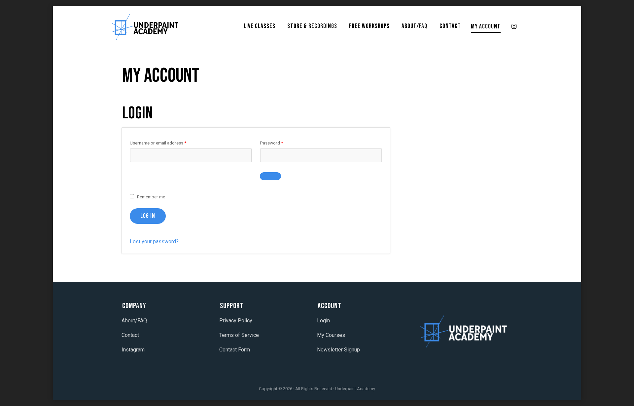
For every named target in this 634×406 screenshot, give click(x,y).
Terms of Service (239, 335)
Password (280, 142)
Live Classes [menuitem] (259, 26)
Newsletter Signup (338, 349)
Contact (130, 335)
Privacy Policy (235, 320)
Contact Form (234, 349)
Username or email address (166, 142)
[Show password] (270, 176)
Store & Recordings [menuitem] (312, 26)
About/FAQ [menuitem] (415, 26)
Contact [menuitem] (450, 26)
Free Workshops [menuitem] (369, 26)
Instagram (133, 349)
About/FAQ (134, 320)
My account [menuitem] (486, 26)
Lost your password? (154, 241)
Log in (147, 216)
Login (323, 320)
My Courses (331, 335)
